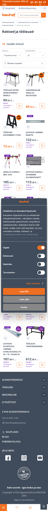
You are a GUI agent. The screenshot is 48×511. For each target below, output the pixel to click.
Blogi (5, 436)
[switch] (41, 256)
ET (45, 8)
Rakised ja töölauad (23, 25)
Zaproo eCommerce (24, 499)
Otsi (43, 15)
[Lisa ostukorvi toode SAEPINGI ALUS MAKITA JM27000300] (42, 317)
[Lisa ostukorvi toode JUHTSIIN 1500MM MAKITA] (42, 145)
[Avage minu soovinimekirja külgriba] (16, 507)
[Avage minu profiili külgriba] (30, 507)
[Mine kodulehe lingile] (8, 15)
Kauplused (10, 8)
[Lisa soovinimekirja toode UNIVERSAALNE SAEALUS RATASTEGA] (28, 85)
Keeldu (24, 307)
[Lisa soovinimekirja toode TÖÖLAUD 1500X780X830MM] (28, 338)
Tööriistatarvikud (8, 25)
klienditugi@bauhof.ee (15, 423)
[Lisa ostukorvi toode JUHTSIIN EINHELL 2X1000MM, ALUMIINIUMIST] (42, 187)
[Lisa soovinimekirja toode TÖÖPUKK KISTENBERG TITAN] (5, 127)
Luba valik (24, 299)
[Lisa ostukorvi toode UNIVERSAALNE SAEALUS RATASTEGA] (42, 106)
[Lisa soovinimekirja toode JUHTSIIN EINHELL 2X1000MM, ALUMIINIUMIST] (28, 167)
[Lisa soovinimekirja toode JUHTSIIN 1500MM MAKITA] (28, 127)
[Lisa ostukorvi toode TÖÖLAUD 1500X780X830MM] (42, 365)
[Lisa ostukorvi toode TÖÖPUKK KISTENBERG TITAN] (19, 145)
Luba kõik (24, 291)
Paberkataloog (11, 441)
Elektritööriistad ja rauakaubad (28, 22)
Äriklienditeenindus (27, 8)
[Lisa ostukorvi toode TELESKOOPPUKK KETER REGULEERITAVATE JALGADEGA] (19, 317)
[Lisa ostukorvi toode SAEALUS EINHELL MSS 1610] (19, 187)
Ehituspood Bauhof (8, 22)
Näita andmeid (33, 283)
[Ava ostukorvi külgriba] (43, 506)
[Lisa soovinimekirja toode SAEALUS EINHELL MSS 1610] (5, 167)
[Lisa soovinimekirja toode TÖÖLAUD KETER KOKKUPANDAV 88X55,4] (5, 85)
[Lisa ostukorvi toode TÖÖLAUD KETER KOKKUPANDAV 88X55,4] (19, 106)
